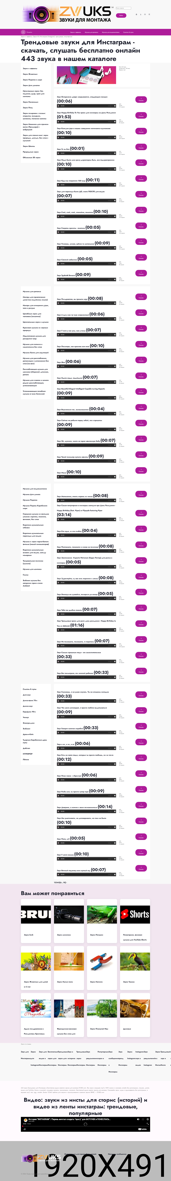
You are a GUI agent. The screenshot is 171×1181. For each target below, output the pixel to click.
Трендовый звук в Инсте (165, 1058)
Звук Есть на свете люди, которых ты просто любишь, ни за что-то (85, 755)
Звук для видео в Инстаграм (43, 1058)
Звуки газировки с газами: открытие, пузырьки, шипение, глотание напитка (34, 116)
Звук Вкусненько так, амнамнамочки (73, 409)
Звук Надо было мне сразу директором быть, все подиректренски (85, 160)
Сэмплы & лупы (29, 689)
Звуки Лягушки (96, 935)
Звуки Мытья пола (65, 982)
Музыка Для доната (31, 494)
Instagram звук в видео (139, 1058)
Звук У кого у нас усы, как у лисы (71, 330)
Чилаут (26, 717)
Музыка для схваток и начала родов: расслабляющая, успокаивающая (36, 383)
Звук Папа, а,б (63, 839)
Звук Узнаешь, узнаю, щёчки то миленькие (76, 244)
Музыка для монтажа (32, 569)
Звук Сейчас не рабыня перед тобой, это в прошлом (79, 420)
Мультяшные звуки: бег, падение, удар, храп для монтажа (33, 94)
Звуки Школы (29, 146)
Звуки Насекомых (30, 102)
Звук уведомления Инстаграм (92, 1058)
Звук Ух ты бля (63, 149)
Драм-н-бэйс (28, 734)
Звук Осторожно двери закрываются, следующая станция (82, 97)
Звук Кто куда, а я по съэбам (69, 531)
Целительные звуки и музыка (35, 322)
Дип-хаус (27, 695)
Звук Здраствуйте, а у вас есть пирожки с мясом (78, 578)
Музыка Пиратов (30, 500)
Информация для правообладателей (80, 1154)
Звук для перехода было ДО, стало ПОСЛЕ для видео (81, 191)
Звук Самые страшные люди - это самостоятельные (79, 652)
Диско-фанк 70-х (30, 700)
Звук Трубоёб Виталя (66, 275)
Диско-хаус (28, 706)
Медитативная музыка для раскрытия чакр (34, 337)
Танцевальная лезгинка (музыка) (33, 562)
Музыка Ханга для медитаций (36, 352)
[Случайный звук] (149, 14)
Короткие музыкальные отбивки (33, 526)
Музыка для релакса (32, 291)
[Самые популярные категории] (136, 14)
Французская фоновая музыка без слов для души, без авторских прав (68, 1034)
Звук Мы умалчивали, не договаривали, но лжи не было (81, 818)
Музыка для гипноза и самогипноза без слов (32, 345)
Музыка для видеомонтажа (35, 488)
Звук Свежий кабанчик (67, 259)
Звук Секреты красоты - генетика (71, 228)
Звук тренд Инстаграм (122, 1058)
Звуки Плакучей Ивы (99, 1029)
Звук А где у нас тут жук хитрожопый (73, 315)
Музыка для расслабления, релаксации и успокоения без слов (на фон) (36, 361)
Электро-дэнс (29, 723)
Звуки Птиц (28, 107)
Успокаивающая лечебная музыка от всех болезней (34, 392)
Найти (121, 15)
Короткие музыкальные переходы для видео (33, 534)
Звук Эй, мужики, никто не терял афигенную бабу (78, 441)
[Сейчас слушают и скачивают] (145, 14)
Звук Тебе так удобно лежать (69, 610)
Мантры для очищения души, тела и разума (36, 306)
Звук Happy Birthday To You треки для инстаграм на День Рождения (86, 112)
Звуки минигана (64, 935)
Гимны (25, 575)
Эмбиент (26, 728)
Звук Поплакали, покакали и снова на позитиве (78, 547)
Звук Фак (61, 362)
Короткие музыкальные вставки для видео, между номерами (34, 553)
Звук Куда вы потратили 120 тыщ (71, 180)
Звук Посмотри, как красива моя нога (73, 346)
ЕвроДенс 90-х (29, 711)
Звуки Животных (30, 74)
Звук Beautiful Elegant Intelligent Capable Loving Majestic (81, 389)
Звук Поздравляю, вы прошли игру (72, 299)
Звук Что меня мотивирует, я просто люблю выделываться (82, 708)
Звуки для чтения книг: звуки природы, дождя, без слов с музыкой (35, 138)
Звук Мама (62, 472)
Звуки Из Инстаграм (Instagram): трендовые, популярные (52, 36)
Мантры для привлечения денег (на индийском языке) (35, 298)
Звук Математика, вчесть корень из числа (75, 496)
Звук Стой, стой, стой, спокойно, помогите (75, 212)
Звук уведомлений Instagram (149, 1058)
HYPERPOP (27, 754)
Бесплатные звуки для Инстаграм (53, 1058)
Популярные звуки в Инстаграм (103, 1058)
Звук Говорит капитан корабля (70, 728)
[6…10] (63, 882)
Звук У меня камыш (65, 855)
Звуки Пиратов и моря (32, 79)
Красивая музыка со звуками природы (35, 329)
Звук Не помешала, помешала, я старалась (76, 641)
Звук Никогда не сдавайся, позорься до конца (77, 594)
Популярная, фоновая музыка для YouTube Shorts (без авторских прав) (135, 940)
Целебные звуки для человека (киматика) (32, 315)
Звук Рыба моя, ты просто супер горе (73, 791)
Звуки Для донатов (31, 85)
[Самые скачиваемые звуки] (141, 14)
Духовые (127, 1029)
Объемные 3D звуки (31, 157)
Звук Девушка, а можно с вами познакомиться (77, 807)
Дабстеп (26, 748)
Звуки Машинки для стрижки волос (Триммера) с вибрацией (35, 127)
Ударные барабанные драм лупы (35, 741)
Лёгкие (26, 759)
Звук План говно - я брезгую (69, 776)
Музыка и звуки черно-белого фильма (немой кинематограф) (36, 543)
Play (58, 106)
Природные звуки (31, 152)
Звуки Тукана (128, 982)
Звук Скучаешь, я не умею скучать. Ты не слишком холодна (83, 692)
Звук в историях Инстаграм (72, 1058)
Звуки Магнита (96, 982)
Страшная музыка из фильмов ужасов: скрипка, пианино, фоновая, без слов (36, 517)
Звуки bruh (28, 935)
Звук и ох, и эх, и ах (66, 744)
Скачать (141, 101)
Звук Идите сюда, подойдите (70, 378)
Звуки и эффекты (26, 36)
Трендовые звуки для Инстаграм (63, 1058)
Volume (114, 121)
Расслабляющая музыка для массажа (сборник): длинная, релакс (36, 372)
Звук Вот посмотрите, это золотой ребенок (75, 673)
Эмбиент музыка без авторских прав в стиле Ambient (32, 583)
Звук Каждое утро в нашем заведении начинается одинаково (83, 128)
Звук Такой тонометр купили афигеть (73, 457)
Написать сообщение (117, 1154)
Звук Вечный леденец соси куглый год (74, 870)
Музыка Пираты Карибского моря (35, 507)
